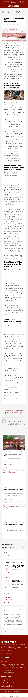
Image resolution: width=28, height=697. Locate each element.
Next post (20, 409)
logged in (11, 547)
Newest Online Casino (9, 601)
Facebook (17, 399)
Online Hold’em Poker (9, 595)
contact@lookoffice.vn (8, 672)
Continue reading (8, 464)
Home (3, 11)
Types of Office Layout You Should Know (17, 582)
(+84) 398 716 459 (7, 670)
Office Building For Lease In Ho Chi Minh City (14, 682)
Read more (15, 574)
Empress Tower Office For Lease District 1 (9, 412)
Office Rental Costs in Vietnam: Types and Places (18, 412)
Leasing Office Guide (11, 11)
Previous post (8, 409)
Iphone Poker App (8, 597)
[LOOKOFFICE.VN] (5, 657)
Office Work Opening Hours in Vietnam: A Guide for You (18, 566)
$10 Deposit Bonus (8, 599)
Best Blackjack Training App (10, 602)
